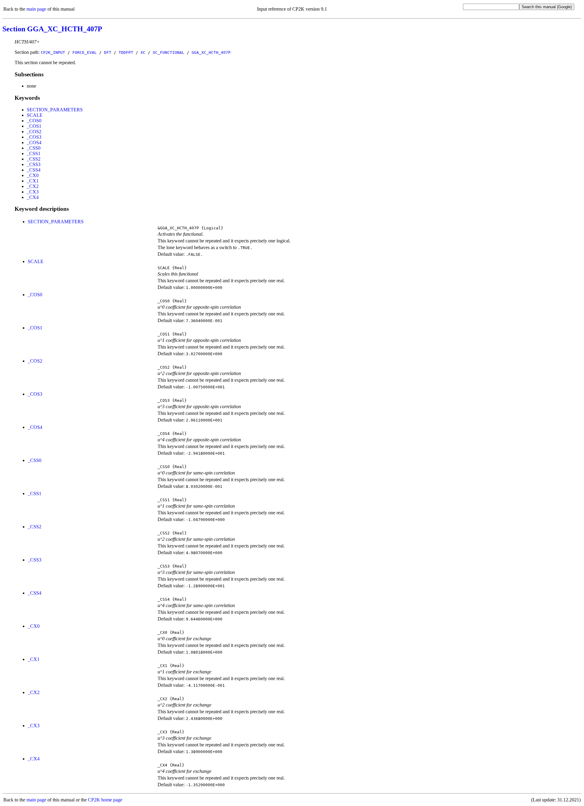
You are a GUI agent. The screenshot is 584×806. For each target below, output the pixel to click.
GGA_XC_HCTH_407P (211, 52)
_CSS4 (33, 169)
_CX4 (33, 197)
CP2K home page (105, 799)
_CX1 (33, 180)
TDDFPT (126, 52)
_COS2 (34, 131)
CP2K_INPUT (53, 52)
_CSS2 (33, 159)
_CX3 (33, 191)
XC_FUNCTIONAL (168, 52)
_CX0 (33, 175)
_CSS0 (33, 148)
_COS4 (34, 142)
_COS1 (34, 126)
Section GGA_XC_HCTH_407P (52, 29)
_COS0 (34, 120)
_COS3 (34, 137)
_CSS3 (33, 164)
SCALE (35, 115)
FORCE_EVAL (84, 52)
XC (143, 52)
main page (36, 9)
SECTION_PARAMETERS (55, 109)
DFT (107, 52)
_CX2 (33, 186)
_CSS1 (33, 153)
